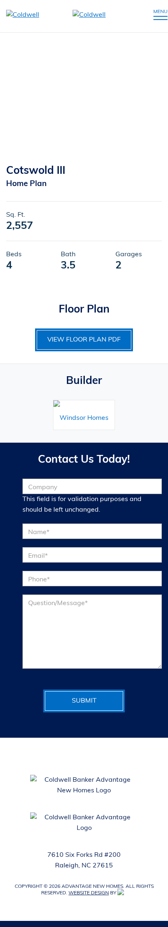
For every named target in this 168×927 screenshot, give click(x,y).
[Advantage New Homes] (66, 16)
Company (42, 487)
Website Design (89, 893)
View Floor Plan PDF (84, 340)
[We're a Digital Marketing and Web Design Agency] (122, 893)
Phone (39, 580)
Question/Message (58, 603)
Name (38, 532)
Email (38, 556)
